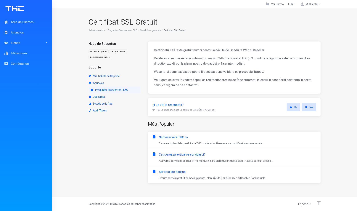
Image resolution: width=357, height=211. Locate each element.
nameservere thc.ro (100, 57)
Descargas (98, 96)
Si (295, 107)
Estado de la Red (102, 103)
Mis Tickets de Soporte (106, 76)
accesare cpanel (98, 51)
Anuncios (98, 82)
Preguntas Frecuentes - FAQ (122, 30)
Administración (97, 30)
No (311, 107)
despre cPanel (118, 51)
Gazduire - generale (150, 30)
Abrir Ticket (99, 110)
